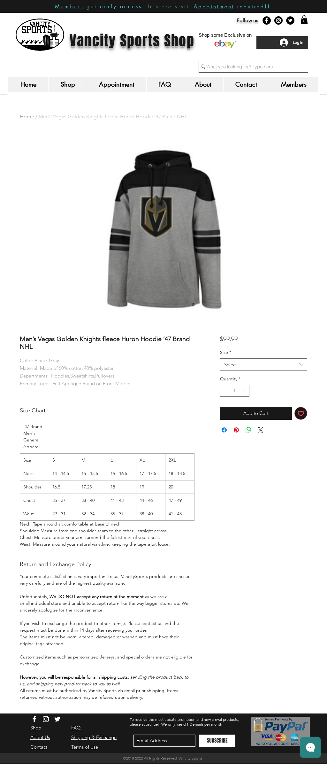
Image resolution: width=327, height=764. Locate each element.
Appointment (214, 6)
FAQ (76, 728)
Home (27, 116)
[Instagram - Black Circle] (278, 20)
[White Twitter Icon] (57, 719)
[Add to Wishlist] (301, 413)
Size (225, 352)
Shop (35, 728)
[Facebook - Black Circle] (266, 20)
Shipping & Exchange (94, 737)
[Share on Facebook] (224, 430)
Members (69, 6)
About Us (40, 737)
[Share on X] (260, 430)
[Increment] (244, 390)
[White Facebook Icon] (34, 719)
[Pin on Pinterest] (236, 430)
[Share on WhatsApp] (248, 430)
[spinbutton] (234, 390)
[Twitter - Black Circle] (290, 20)
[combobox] (263, 364)
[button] (304, 19)
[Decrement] (225, 390)
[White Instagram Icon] (46, 719)
